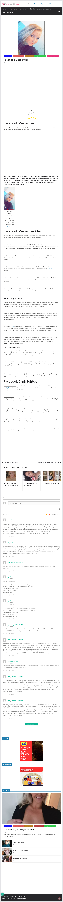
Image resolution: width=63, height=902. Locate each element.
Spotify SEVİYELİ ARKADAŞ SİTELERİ (48, 463)
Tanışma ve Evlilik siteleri (11, 463)
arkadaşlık (6, 388)
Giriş (58, 498)
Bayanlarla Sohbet (29, 56)
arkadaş (12, 326)
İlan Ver (25, 9)
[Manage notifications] (59, 898)
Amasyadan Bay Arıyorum (20, 858)
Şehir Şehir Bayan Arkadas (40, 56)
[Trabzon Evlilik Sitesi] (52, 472)
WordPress (23, 898)
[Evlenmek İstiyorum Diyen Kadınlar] (31, 808)
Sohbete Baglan (16, 9)
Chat (12, 218)
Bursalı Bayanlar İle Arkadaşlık (31, 484)
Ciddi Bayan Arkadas (39, 826)
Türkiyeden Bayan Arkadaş (52, 56)
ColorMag (15, 898)
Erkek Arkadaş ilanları (44, 9)
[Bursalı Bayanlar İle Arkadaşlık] (31, 472)
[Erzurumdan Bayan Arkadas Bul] (7, 851)
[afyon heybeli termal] (7, 843)
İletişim (32, 9)
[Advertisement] (31, 75)
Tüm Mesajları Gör (31, 724)
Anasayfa (6, 9)
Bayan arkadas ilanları (18, 56)
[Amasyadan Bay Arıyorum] (7, 859)
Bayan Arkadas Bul (8, 12)
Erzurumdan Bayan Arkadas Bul (42, 4)
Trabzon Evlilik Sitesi (51, 483)
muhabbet (50, 268)
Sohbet (9, 227)
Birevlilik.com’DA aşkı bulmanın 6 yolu (11, 484)
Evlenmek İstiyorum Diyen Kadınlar (19, 829)
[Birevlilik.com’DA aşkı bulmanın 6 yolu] (11, 472)
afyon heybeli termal (18, 842)
